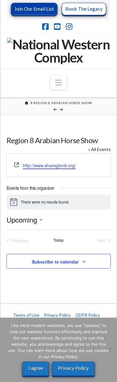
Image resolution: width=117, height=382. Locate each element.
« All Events (99, 149)
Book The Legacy (84, 9)
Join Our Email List (34, 9)
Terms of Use (26, 315)
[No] (109, 350)
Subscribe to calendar (55, 262)
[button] (58, 82)
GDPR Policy (87, 315)
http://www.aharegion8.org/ (49, 165)
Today (58, 240)
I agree (35, 368)
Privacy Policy (57, 315)
